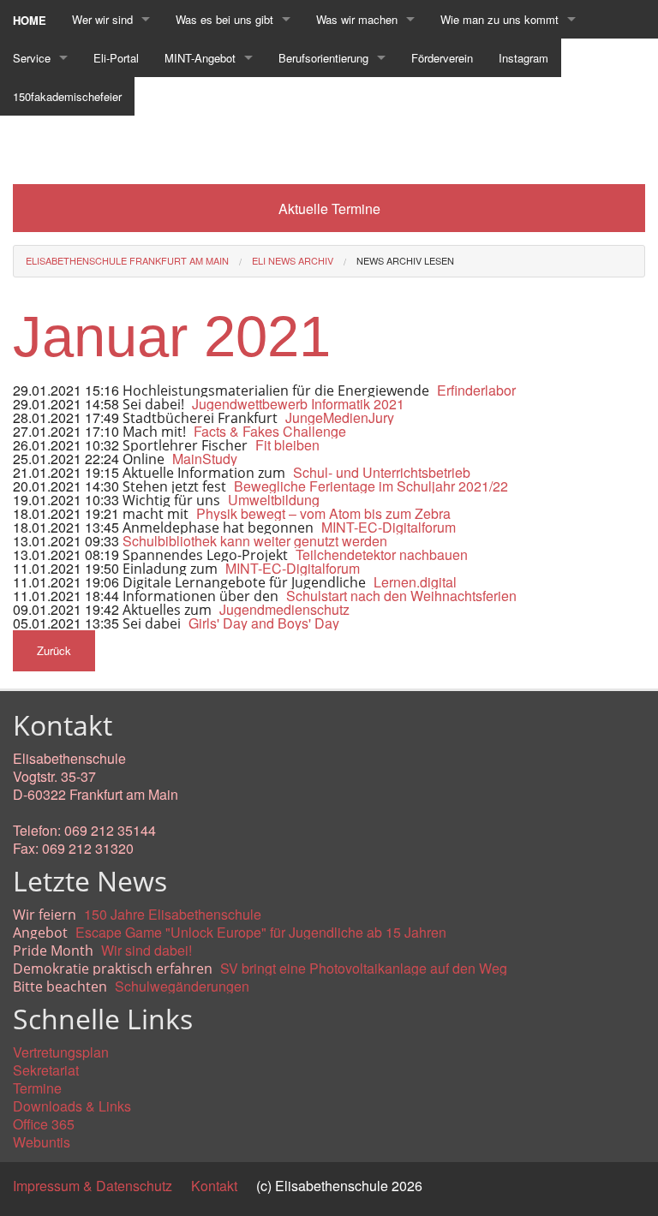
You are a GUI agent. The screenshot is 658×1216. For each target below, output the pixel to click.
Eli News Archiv (292, 260)
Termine (37, 1088)
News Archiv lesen (405, 260)
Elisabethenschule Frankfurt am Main (127, 260)
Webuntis (41, 1142)
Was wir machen (357, 19)
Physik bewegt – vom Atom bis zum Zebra (323, 513)
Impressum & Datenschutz (92, 1185)
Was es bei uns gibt (224, 19)
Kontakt (214, 1185)
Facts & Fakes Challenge (270, 431)
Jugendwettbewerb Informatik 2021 (298, 404)
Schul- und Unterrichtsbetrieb (381, 472)
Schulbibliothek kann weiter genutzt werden (255, 541)
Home (29, 20)
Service (32, 58)
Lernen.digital (415, 582)
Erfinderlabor (476, 390)
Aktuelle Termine (329, 208)
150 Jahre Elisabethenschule (172, 914)
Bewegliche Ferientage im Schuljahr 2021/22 (371, 486)
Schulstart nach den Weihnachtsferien (401, 595)
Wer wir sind (102, 19)
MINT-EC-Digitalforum (388, 527)
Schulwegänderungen (182, 986)
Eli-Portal (116, 58)
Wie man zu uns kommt (499, 19)
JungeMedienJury (339, 417)
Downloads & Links (72, 1106)
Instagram (523, 58)
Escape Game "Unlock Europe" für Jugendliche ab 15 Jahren (260, 932)
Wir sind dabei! (146, 950)
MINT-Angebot (200, 58)
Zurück (54, 650)
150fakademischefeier (67, 96)
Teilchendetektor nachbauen (382, 554)
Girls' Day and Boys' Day (263, 623)
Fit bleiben (287, 445)
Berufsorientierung (323, 58)
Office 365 (44, 1124)
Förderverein (442, 58)
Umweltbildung (274, 500)
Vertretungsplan (61, 1052)
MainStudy (204, 458)
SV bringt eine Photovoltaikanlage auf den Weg (363, 968)
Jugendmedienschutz (284, 609)
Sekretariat (46, 1070)
